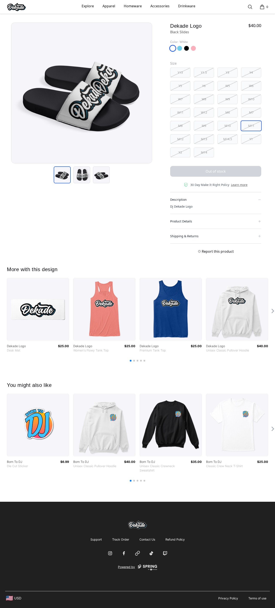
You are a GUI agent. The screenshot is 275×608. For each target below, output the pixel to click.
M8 (180, 126)
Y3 (227, 72)
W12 (204, 112)
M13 (204, 139)
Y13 (180, 72)
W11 (180, 112)
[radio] (180, 73)
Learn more (239, 185)
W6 (251, 86)
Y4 (251, 72)
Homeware (133, 6)
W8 (204, 99)
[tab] (62, 175)
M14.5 (227, 139)
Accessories (160, 6)
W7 (180, 99)
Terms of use (257, 598)
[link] (38, 309)
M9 (204, 126)
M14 (204, 152)
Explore (88, 6)
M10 (228, 126)
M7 (251, 112)
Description (178, 200)
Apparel (108, 6)
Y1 (251, 139)
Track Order (120, 539)
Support (96, 539)
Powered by (126, 567)
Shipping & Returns (184, 236)
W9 (227, 99)
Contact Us (147, 539)
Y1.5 (204, 72)
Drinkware (186, 6)
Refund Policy (175, 539)
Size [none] (173, 63)
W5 (227, 86)
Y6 (204, 86)
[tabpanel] (81, 93)
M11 (251, 126)
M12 (180, 139)
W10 (251, 99)
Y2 (180, 152)
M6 (227, 112)
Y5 (180, 86)
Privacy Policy (228, 598)
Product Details (181, 221)
